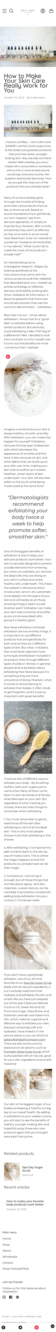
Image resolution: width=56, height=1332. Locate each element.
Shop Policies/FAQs (15, 1268)
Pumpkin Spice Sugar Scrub (22, 1051)
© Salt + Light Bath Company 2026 (21, 1316)
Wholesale (9, 1256)
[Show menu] (4, 11)
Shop (6, 1244)
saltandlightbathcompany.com (25, 1039)
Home (6, 1238)
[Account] (42, 11)
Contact (7, 1262)
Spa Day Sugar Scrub (37, 982)
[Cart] (51, 11)
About (6, 1250)
